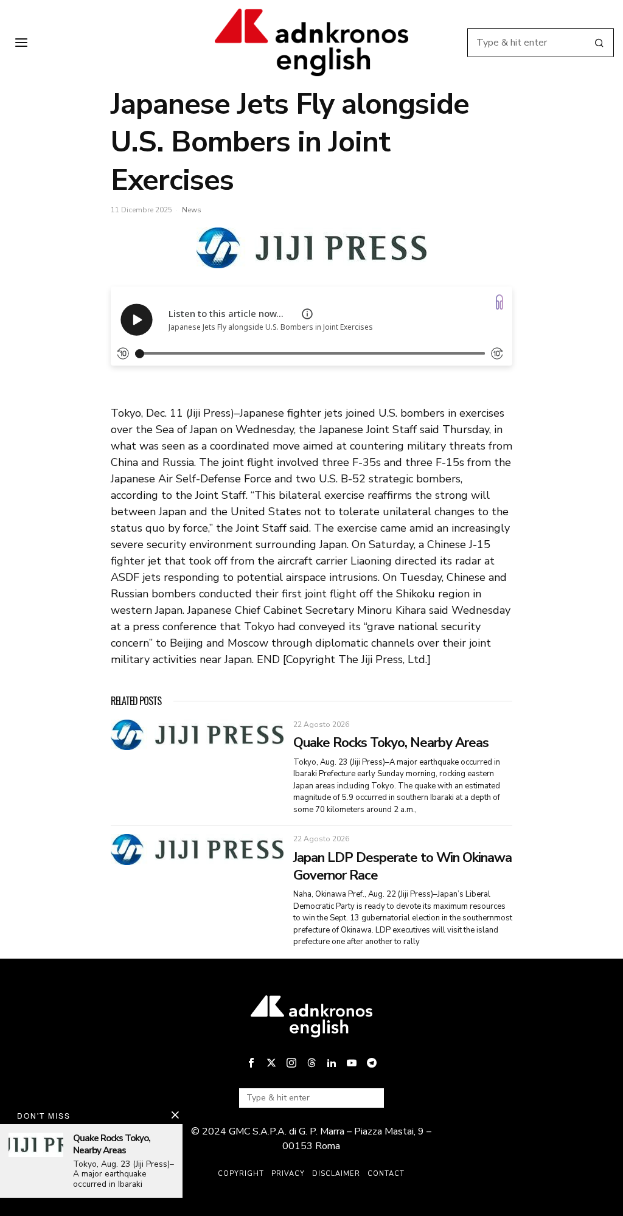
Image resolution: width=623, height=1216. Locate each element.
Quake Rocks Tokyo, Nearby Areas (391, 743)
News (191, 210)
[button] (599, 42)
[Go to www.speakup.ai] (499, 302)
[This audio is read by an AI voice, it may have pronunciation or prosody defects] (307, 313)
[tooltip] (251, 1063)
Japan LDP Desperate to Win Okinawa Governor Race (402, 866)
